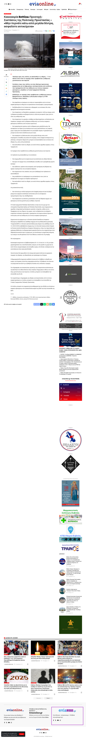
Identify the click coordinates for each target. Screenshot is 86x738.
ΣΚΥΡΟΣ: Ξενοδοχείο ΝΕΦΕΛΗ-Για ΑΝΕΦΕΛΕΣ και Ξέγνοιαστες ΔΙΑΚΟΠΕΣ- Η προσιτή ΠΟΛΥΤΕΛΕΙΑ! (70, 356)
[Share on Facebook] (44, 31)
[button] (21, 734)
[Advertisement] (70, 415)
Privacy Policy (5, 735)
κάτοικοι (21, 298)
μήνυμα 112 (26, 298)
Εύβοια (48, 297)
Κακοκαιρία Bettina (15, 298)
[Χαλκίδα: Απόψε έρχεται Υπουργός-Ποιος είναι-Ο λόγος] (62, 591)
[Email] (50, 31)
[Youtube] (70, 395)
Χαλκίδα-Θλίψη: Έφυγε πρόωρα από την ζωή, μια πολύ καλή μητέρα (42, 657)
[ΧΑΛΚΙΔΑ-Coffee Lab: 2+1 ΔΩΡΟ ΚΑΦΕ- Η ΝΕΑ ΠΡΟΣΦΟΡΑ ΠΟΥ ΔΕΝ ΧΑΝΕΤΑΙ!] (70, 340)
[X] (7, 4)
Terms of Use (14, 735)
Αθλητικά (6, 654)
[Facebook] (5, 4)
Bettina (14, 297)
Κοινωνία (61, 346)
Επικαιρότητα (7, 13)
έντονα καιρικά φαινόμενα (40, 297)
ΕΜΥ (34, 297)
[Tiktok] (70, 399)
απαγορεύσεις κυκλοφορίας (23, 297)
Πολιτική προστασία (33, 298)
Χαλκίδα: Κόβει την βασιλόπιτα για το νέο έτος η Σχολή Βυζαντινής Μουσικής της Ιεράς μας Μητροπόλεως (16, 686)
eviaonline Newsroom (8, 664)
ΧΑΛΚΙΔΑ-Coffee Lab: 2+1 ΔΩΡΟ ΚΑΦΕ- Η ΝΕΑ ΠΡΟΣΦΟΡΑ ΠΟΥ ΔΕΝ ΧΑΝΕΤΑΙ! (70, 350)
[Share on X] (46, 31)
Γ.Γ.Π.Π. (30, 297)
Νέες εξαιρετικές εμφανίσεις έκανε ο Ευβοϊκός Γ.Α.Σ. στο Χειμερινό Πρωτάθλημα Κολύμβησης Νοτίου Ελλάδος (15, 659)
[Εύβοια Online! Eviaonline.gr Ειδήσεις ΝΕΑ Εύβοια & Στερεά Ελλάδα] (43, 4)
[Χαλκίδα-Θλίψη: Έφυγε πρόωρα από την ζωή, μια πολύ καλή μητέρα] (43, 648)
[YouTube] (9, 4)
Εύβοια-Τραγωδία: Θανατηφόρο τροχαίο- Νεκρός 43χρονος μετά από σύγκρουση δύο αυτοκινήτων (69, 369)
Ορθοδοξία (60, 654)
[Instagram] (10, 4)
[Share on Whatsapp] (48, 31)
